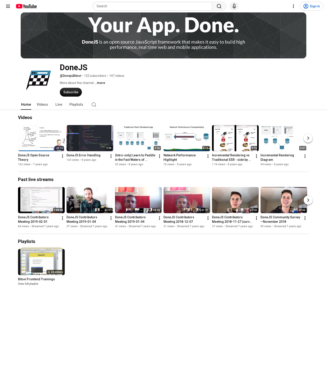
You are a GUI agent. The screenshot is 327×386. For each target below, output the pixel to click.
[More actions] (62, 156)
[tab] (26, 104)
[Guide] (8, 6)
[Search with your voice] (234, 6)
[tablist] (163, 104)
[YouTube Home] (26, 6)
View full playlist (28, 283)
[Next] (308, 138)
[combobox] (154, 6)
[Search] (219, 6)
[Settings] (293, 6)
